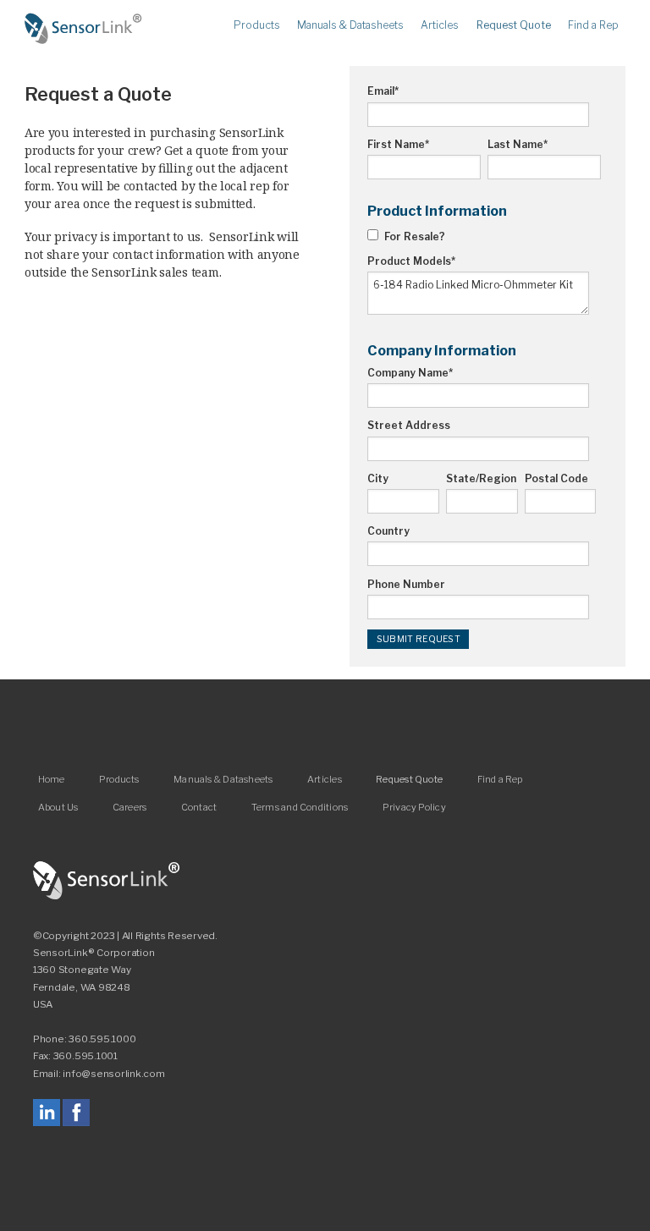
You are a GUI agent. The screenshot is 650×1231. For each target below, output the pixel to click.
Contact (199, 806)
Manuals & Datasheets (350, 25)
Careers (130, 806)
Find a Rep (593, 25)
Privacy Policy (414, 806)
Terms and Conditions (299, 806)
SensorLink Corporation (106, 881)
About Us (58, 806)
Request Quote (513, 25)
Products (257, 25)
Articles (440, 25)
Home (84, 29)
